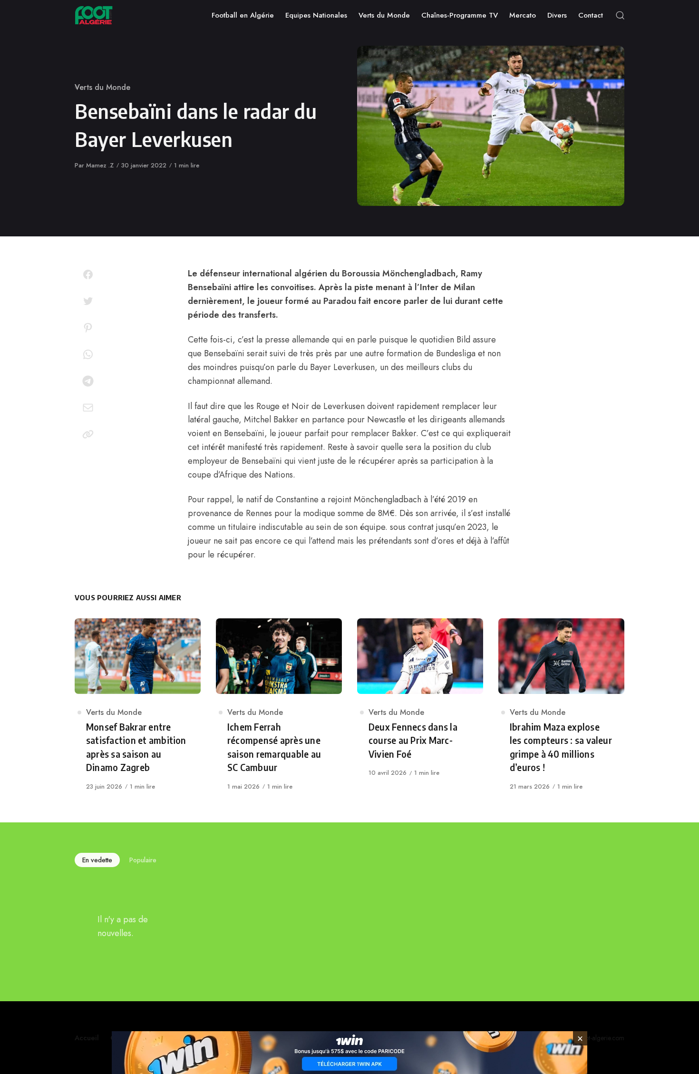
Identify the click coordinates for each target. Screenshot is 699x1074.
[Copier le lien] (88, 434)
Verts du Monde (102, 87)
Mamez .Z (100, 165)
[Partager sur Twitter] (88, 301)
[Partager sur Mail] (88, 407)
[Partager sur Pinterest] (88, 327)
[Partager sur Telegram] (88, 381)
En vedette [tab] (97, 860)
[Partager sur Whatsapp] (88, 354)
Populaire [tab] (142, 860)
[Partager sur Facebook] (88, 274)
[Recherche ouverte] (620, 15)
